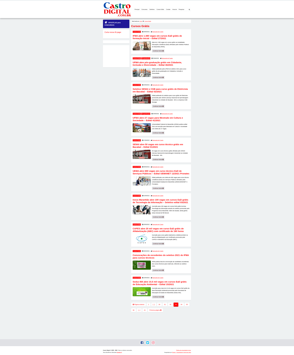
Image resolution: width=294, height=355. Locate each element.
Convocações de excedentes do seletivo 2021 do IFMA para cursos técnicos (161, 256)
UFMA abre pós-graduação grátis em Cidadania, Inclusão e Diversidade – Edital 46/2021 (157, 63)
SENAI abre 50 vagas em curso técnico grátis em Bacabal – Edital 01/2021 (158, 145)
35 (187, 304)
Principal (137, 9)
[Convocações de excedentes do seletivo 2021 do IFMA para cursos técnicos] (142, 265)
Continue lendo (157, 51)
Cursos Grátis (160, 9)
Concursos (144, 9)
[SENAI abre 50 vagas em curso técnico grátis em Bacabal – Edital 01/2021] (142, 154)
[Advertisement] (161, 325)
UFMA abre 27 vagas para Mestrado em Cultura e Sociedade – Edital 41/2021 (158, 119)
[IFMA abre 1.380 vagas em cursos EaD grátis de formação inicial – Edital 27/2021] (142, 45)
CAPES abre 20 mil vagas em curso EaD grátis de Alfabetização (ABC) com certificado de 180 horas (158, 229)
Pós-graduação (146, 58)
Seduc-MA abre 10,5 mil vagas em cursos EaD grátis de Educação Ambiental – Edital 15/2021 (160, 283)
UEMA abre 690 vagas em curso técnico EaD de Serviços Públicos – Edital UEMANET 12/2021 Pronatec (161, 172)
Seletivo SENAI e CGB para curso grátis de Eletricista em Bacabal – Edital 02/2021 (160, 90)
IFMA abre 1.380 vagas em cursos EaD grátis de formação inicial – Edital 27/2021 (157, 37)
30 (159, 304)
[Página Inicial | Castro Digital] (117, 9)
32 (170, 304)
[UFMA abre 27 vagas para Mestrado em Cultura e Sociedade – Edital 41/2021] (142, 127)
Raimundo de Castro (157, 31)
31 (165, 304)
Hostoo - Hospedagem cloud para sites (181, 352)
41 (145, 310)
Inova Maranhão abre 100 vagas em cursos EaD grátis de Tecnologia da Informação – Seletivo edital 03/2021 (160, 201)
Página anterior (139, 304)
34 (181, 304)
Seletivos (152, 9)
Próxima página (154, 310)
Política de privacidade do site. (183, 350)
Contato (168, 9)
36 (133, 310)
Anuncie (174, 9)
